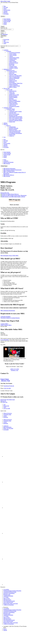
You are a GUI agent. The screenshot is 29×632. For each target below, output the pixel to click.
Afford (10, 399)
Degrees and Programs (8, 162)
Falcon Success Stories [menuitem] (14, 114)
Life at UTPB (6, 88)
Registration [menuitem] (11, 64)
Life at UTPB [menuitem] (9, 89)
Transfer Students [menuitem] (13, 71)
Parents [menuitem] (5, 157)
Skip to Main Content (5, 1)
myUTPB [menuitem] (5, 140)
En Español (6, 13)
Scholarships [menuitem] (12, 82)
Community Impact (7, 107)
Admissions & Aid (7, 69)
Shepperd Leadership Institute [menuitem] (15, 120)
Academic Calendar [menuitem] (13, 68)
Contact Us (5, 425)
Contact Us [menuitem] (11, 135)
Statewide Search (7, 599)
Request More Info (5, 192)
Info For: (3, 16)
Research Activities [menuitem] (13, 115)
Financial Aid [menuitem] (12, 79)
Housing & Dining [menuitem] (13, 96)
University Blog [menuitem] (12, 112)
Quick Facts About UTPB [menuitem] (15, 130)
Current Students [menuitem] (7, 153)
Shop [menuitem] (4, 139)
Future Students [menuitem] (6, 152)
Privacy (5, 629)
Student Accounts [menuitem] (13, 80)
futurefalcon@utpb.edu (9, 385)
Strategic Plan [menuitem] (12, 134)
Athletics (5, 123)
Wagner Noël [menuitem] (12, 121)
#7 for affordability (5, 339)
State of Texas (6, 598)
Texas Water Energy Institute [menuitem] (15, 119)
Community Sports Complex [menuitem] (15, 111)
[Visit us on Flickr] (15, 584)
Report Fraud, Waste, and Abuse (10, 603)
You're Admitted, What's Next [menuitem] (15, 83)
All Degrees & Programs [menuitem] (14, 52)
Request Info (6, 39)
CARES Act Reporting (8, 604)
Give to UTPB (6, 408)
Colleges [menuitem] (11, 56)
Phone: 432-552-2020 (8, 428)
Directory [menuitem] (5, 146)
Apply (4, 43)
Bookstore (5, 417)
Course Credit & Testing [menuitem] (14, 85)
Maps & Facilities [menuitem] (13, 102)
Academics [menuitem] (8, 51)
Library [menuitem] (5, 142)
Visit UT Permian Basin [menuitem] (14, 76)
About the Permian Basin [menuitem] (14, 132)
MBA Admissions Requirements (8, 310)
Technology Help (7, 414)
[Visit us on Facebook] (15, 456)
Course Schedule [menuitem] (13, 55)
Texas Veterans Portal (8, 602)
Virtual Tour (6, 42)
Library (5, 8)
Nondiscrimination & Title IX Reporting (12, 590)
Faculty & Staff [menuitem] (6, 154)
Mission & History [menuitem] (13, 129)
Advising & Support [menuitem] (13, 62)
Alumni (5, 22)
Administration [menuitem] (12, 126)
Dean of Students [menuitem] (13, 100)
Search (2, 26)
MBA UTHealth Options (8, 171)
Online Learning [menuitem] (12, 61)
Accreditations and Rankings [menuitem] (15, 133)
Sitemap (5, 630)
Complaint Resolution (8, 595)
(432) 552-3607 (7, 388)
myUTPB (5, 7)
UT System (5, 597)
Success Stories (6, 10)
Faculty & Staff (6, 21)
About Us (5, 124)
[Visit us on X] (15, 507)
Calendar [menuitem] (5, 144)
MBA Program (6, 163)
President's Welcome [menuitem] (13, 128)
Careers (5, 415)
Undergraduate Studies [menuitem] (14, 57)
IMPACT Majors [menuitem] (13, 87)
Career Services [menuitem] (12, 105)
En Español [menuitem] (6, 147)
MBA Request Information (9, 168)
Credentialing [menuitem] (12, 60)
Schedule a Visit (14, 370)
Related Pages (4, 166)
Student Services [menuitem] (12, 91)
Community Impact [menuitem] (10, 109)
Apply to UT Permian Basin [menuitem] (15, 75)
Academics (5, 50)
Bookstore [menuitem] (11, 98)
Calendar (5, 11)
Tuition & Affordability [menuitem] (14, 78)
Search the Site (4, 28)
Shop (4, 6)
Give (4, 137)
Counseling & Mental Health (9, 592)
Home (4, 159)
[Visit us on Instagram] (15, 482)
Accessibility (6, 589)
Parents (5, 24)
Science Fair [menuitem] (11, 110)
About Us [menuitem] (8, 125)
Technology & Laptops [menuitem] (14, 106)
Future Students (6, 19)
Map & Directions (7, 427)
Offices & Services (7, 413)
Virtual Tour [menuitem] (11, 92)
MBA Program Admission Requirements (12, 169)
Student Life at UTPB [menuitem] (14, 94)
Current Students (7, 20)
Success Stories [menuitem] (6, 143)
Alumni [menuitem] (5, 156)
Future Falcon (5, 379)
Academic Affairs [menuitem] (13, 66)
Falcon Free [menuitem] (11, 73)
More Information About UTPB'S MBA (9, 255)
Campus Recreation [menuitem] (13, 103)
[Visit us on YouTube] (15, 533)
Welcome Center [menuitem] (12, 74)
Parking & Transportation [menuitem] (14, 101)
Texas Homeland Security (9, 601)
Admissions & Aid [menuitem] (10, 70)
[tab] (14, 316)
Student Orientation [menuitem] (13, 84)
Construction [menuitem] (12, 93)
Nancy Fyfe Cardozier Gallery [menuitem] (16, 117)
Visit (4, 40)
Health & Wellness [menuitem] (13, 97)
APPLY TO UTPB (14, 369)
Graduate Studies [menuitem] (13, 59)
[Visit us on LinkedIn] (15, 559)
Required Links (6, 594)
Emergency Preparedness (9, 593)
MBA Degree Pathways (8, 175)
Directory (5, 12)
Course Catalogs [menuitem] (12, 53)
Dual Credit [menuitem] (11, 65)
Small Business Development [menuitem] (15, 116)
